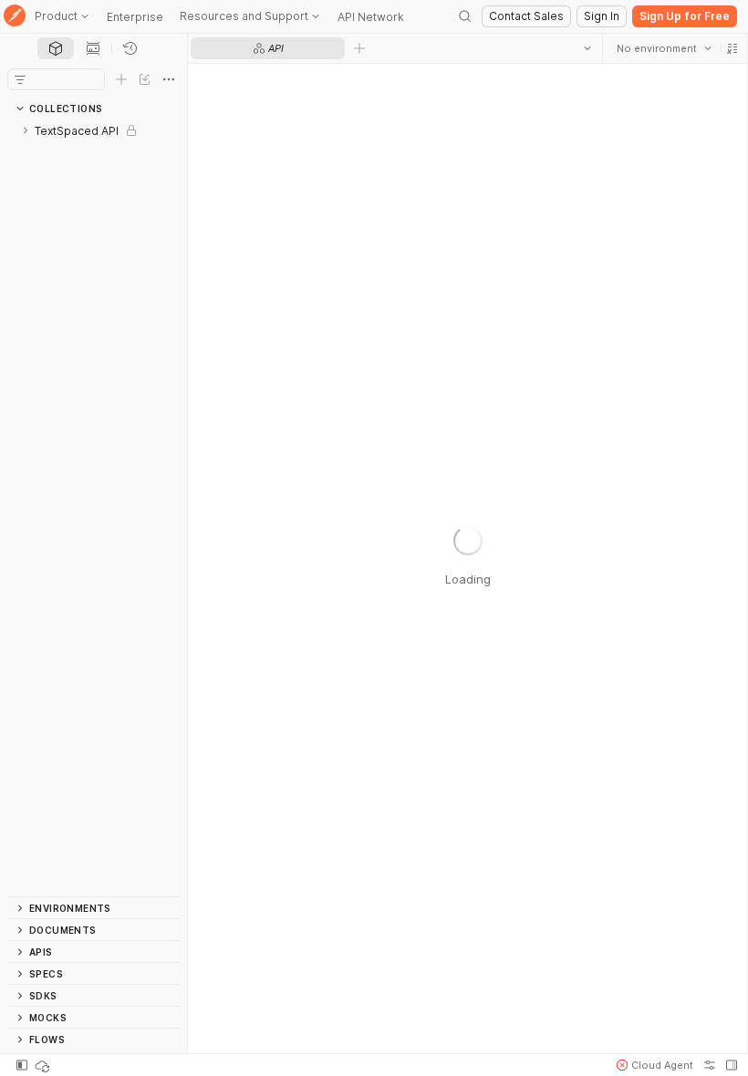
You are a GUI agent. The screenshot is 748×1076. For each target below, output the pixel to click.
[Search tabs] (586, 48)
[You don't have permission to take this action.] (359, 48)
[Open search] (465, 16)
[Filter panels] (20, 79)
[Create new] (121, 79)
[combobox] (663, 48)
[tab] (55, 48)
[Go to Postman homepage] (15, 17)
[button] (732, 48)
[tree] (93, 507)
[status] (44, 1065)
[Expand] (25, 130)
